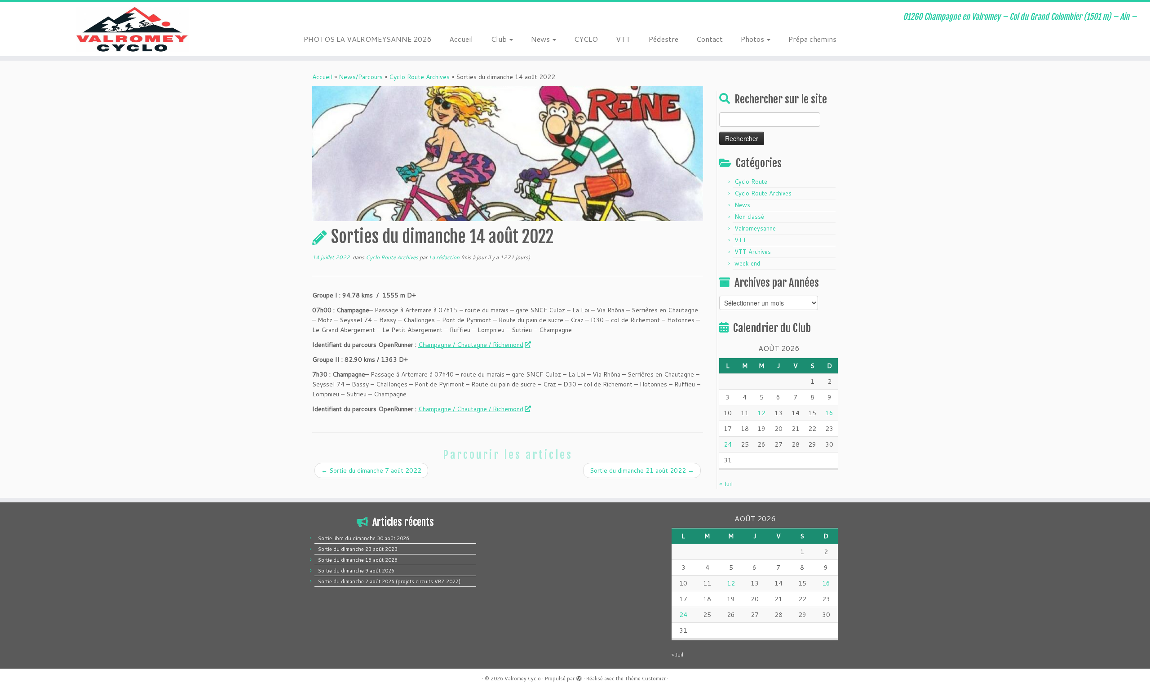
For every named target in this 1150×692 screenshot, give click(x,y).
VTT (623, 39)
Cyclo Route (750, 181)
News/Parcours (361, 76)
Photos (753, 39)
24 (728, 444)
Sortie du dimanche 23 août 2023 (358, 549)
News (541, 39)
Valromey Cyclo (522, 678)
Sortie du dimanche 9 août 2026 (356, 570)
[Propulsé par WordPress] (579, 677)
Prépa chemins (812, 39)
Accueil (461, 39)
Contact (709, 39)
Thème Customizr (645, 678)
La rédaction (444, 257)
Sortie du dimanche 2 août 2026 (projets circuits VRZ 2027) (389, 581)
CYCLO (586, 39)
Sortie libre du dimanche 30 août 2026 (363, 538)
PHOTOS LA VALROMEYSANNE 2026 (367, 39)
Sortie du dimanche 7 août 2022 (371, 470)
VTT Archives (752, 252)
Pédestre (663, 39)
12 (761, 412)
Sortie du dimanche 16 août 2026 (358, 559)
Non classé (749, 217)
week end (747, 263)
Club (500, 39)
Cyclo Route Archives (419, 76)
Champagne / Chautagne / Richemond (470, 344)
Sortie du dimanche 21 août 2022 (642, 470)
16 (829, 412)
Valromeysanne (755, 228)
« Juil (726, 483)
